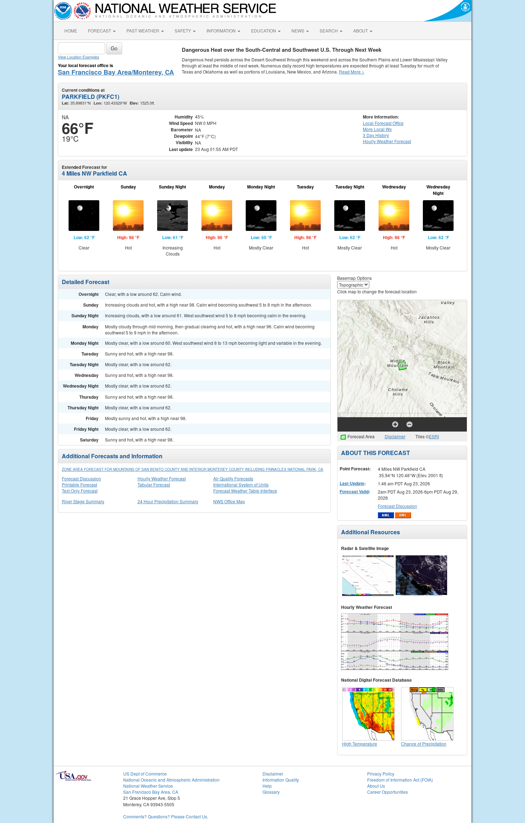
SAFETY (183, 30)
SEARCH (329, 30)
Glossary (271, 792)
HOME (70, 30)
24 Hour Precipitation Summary (168, 501)
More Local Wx (377, 129)
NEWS (298, 30)
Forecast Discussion (81, 478)
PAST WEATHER (143, 30)
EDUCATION (264, 30)
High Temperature (359, 744)
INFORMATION (221, 30)
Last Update (352, 483)
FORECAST (100, 30)
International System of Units (241, 484)
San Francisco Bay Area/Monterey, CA (116, 72)
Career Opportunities (387, 792)
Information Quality (280, 780)
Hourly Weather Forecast (162, 478)
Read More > (351, 72)
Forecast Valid (354, 491)
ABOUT (361, 30)
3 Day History (376, 135)
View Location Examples (78, 57)
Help (267, 786)
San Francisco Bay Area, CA (150, 792)
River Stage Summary (83, 501)
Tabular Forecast (154, 484)
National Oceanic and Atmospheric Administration (171, 780)
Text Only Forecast (80, 491)
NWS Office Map (229, 501)
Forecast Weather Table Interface (245, 491)
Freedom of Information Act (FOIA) (400, 780)
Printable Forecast (79, 484)
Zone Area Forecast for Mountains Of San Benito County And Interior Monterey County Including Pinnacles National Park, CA (192, 469)
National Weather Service (148, 786)
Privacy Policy (380, 774)
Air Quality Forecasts (233, 478)
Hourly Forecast (387, 141)
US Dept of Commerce (145, 774)
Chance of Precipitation (423, 744)
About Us (376, 786)
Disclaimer (395, 436)
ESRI (434, 436)
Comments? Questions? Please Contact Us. (165, 816)
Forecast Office (383, 123)
